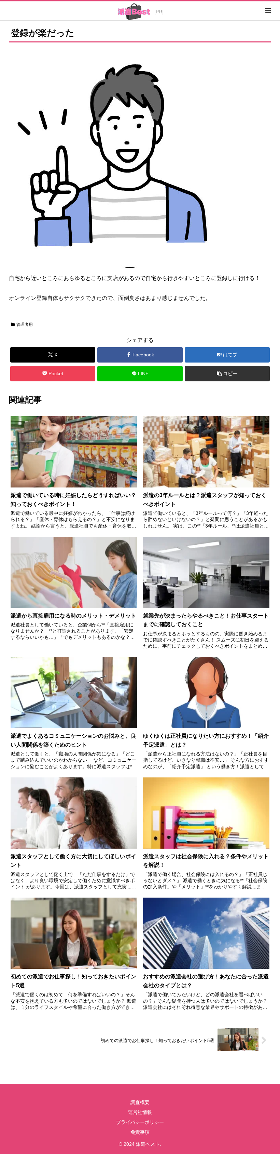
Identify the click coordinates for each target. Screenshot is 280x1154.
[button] (227, 373)
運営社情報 (140, 1112)
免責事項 (140, 1132)
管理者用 (24, 324)
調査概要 (140, 1102)
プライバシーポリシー (140, 1122)
